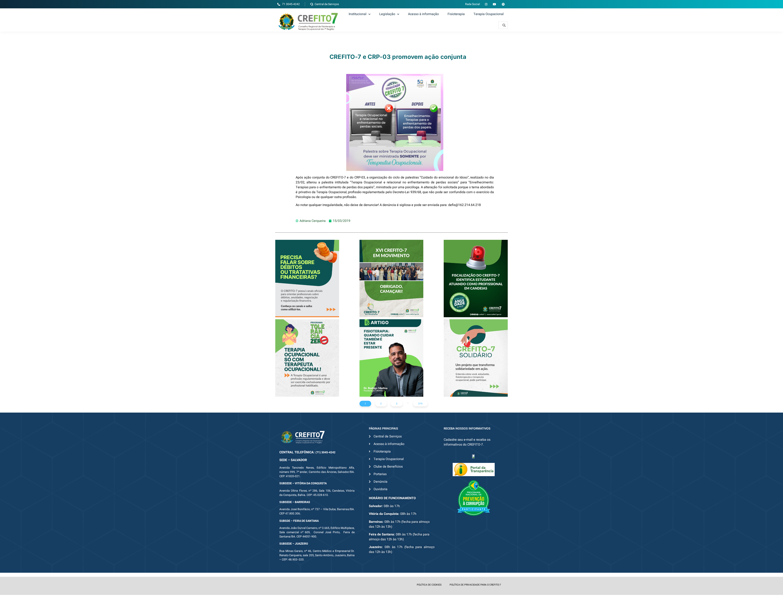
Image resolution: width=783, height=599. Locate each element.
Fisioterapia (456, 14)
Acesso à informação (423, 14)
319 (420, 403)
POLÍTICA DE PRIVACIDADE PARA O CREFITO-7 (475, 585)
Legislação (387, 14)
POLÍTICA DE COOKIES (429, 585)
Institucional (357, 14)
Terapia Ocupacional (488, 14)
